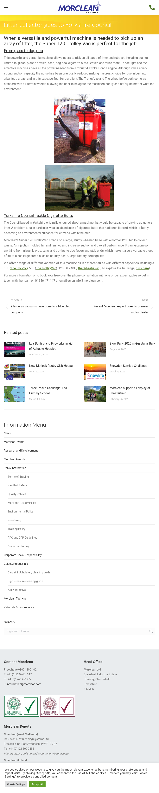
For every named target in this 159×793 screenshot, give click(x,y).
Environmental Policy (20, 511)
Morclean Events (14, 441)
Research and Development (21, 450)
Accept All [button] (37, 784)
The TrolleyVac (46, 268)
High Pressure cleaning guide (25, 581)
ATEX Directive (17, 589)
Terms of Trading (18, 476)
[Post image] (14, 349)
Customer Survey (18, 546)
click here (142, 268)
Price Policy (15, 520)
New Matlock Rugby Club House (51, 366)
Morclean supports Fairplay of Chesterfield (130, 390)
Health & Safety (17, 485)
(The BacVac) (19, 268)
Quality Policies (17, 494)
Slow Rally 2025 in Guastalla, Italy (132, 343)
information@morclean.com (24, 684)
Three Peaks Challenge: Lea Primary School (48, 390)
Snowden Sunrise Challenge (128, 366)
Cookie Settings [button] (16, 784)
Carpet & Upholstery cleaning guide (29, 572)
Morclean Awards (14, 459)
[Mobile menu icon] (6, 7)
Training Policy (16, 528)
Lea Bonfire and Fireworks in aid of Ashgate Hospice (51, 346)
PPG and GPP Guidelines (22, 537)
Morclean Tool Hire (15, 598)
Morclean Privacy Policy (22, 502)
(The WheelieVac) (88, 268)
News (7, 433)
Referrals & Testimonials (19, 607)
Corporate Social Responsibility (23, 555)
